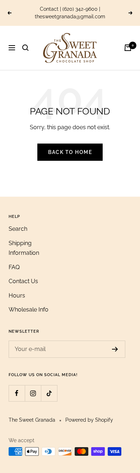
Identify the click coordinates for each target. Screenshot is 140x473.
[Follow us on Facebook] (17, 393)
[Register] (115, 349)
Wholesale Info (28, 309)
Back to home (70, 152)
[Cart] (127, 48)
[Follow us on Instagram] (33, 393)
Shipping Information (24, 248)
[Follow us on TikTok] (49, 393)
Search (18, 228)
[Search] (25, 48)
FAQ (14, 267)
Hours (17, 295)
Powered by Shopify (89, 420)
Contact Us (23, 281)
